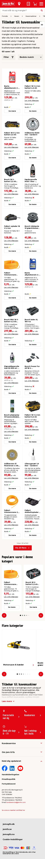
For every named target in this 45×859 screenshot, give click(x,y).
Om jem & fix (8, 752)
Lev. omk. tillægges (32, 100)
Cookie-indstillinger (13, 839)
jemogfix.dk (9, 824)
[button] (20, 615)
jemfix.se (7, 829)
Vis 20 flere (20, 548)
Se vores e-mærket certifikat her (13, 810)
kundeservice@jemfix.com (16, 802)
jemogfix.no (9, 834)
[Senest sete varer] (42, 25)
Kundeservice (9, 743)
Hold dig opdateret (11, 761)
